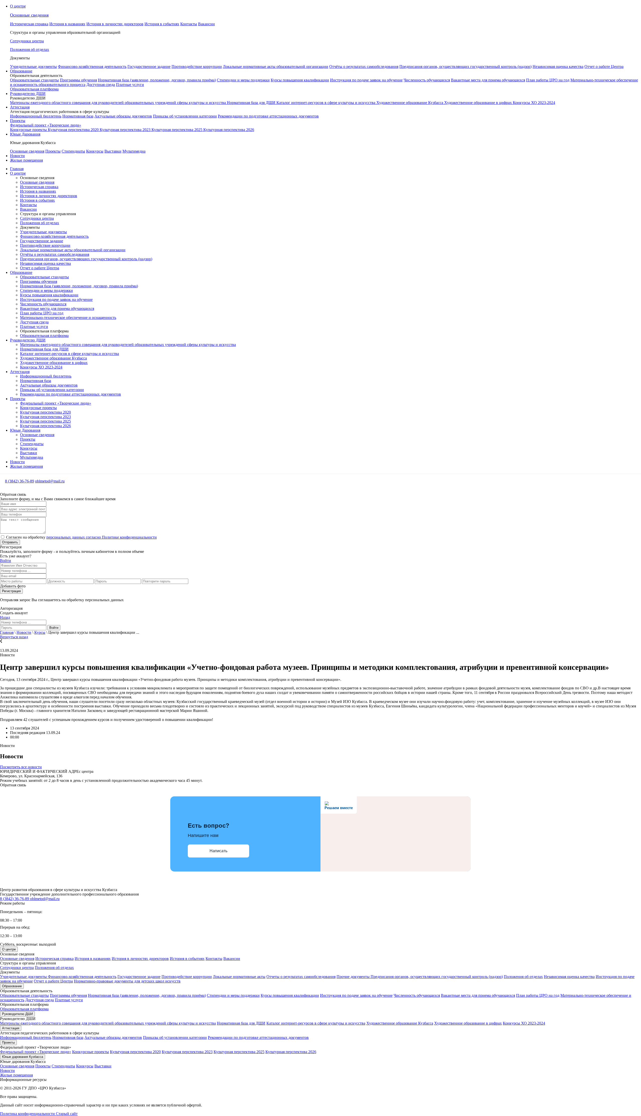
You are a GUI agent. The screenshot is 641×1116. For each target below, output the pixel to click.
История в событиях (161, 24)
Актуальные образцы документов (123, 116)
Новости (17, 156)
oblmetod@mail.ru (50, 481)
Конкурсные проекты (29, 130)
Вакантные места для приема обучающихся (488, 80)
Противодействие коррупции (197, 66)
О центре (18, 6)
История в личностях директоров (114, 24)
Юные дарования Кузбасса (22, 1057)
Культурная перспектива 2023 (125, 130)
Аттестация (20, 107)
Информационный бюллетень (35, 116)
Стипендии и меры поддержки (243, 80)
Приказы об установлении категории (185, 116)
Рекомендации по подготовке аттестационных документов (268, 116)
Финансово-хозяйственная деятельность (92, 66)
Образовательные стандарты (34, 80)
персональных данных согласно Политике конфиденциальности (101, 537)
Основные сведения (29, 15)
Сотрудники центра (37, 218)
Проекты (17, 120)
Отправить (10, 542)
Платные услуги (130, 84)
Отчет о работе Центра (603, 66)
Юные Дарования (25, 134)
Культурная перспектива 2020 (74, 130)
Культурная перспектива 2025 (177, 130)
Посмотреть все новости (21, 767)
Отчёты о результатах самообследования (363, 66)
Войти (5, 560)
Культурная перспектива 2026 (228, 130)
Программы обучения (78, 80)
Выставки (112, 151)
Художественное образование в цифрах (478, 102)
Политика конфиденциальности (28, 1113)
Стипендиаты (73, 151)
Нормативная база (77, 116)
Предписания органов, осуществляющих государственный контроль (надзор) (465, 66)
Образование (21, 71)
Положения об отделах (39, 223)
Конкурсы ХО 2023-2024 (534, 102)
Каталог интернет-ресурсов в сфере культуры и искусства (326, 102)
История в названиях (67, 24)
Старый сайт (67, 1113)
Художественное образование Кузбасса (410, 102)
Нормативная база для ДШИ (251, 102)
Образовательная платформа (34, 89)
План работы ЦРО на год (547, 80)
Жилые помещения (26, 160)
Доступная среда (100, 84)
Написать (218, 851)
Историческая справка (29, 24)
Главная (17, 169)
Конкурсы (94, 151)
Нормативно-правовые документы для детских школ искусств (127, 981)
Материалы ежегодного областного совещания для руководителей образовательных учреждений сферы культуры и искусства (118, 102)
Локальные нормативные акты (239, 976)
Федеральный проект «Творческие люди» (45, 125)
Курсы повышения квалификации (300, 80)
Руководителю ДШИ (28, 93)
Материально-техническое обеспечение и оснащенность (68, 317)
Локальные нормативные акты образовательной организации (275, 66)
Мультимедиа (133, 151)
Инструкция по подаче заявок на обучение (366, 80)
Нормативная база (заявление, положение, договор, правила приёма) (157, 80)
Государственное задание (149, 66)
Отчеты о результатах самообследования (301, 976)
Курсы (39, 632)
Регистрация (11, 591)
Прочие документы (354, 976)
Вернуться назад (14, 637)
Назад (5, 617)
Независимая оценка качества (558, 66)
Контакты (188, 24)
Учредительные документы (33, 66)
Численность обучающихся (427, 80)
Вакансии (206, 24)
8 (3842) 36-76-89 (19, 481)
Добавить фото (13, 586)
